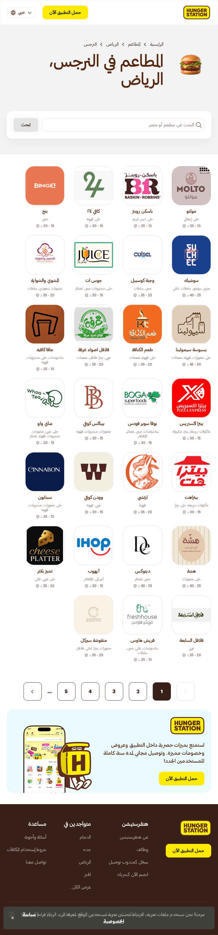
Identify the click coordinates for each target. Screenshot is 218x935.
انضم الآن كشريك (132, 874)
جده (87, 849)
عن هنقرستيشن (134, 837)
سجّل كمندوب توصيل (128, 862)
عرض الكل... (80, 887)
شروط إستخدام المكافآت (26, 849)
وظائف (142, 849)
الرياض (112, 44)
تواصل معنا (36, 862)
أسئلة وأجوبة (35, 837)
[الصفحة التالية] (33, 691)
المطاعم (134, 44)
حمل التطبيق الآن (65, 12)
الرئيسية (157, 44)
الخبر (87, 874)
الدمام (85, 837)
